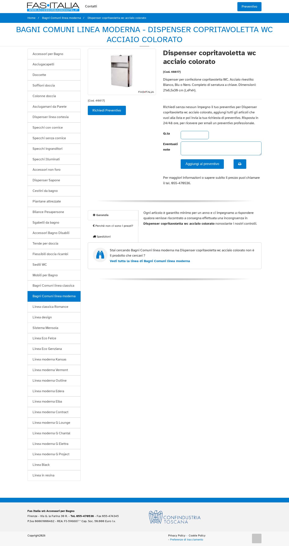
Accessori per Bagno (48, 54)
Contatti (91, 6)
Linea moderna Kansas (49, 359)
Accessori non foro (47, 170)
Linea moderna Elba (47, 401)
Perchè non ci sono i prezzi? (114, 226)
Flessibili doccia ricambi (50, 254)
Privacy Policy (176, 535)
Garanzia (102, 215)
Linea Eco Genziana (47, 349)
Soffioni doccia (44, 85)
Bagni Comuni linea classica (53, 285)
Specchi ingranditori (47, 149)
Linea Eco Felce (44, 338)
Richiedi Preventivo (106, 110)
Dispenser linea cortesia (51, 117)
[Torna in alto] (257, 538)
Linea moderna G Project (51, 454)
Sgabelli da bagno (46, 222)
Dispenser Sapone (46, 180)
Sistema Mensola (45, 328)
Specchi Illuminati (46, 159)
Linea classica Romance (50, 307)
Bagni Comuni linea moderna (54, 296)
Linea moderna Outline (50, 380)
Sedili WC (40, 265)
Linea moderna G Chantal (51, 433)
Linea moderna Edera (48, 391)
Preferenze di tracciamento (186, 539)
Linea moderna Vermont (50, 370)
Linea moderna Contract (50, 412)
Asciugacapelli (43, 64)
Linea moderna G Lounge (51, 423)
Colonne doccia (44, 96)
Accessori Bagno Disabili (51, 233)
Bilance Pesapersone (48, 212)
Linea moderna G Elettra (50, 444)
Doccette (39, 75)
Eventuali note (168, 147)
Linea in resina (43, 475)
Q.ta (166, 133)
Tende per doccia (45, 243)
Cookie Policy (197, 535)
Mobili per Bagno (45, 275)
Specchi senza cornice (49, 138)
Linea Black (41, 465)
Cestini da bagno (45, 191)
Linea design (42, 317)
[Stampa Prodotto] (240, 164)
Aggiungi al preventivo (202, 164)
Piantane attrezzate (47, 201)
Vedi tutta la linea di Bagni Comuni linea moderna (150, 261)
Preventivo (249, 6)
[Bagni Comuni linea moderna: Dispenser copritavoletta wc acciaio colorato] (122, 72)
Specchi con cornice (48, 127)
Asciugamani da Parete (50, 107)
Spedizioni (103, 236)
